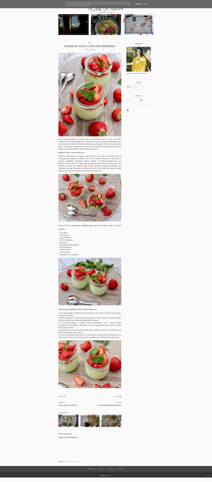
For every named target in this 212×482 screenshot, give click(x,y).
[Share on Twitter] (118, 396)
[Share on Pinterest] (120, 396)
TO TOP (209, 475)
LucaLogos (110, 475)
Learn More (138, 4)
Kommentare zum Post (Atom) (73, 461)
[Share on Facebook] (117, 396)
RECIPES (89, 42)
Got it (145, 4)
